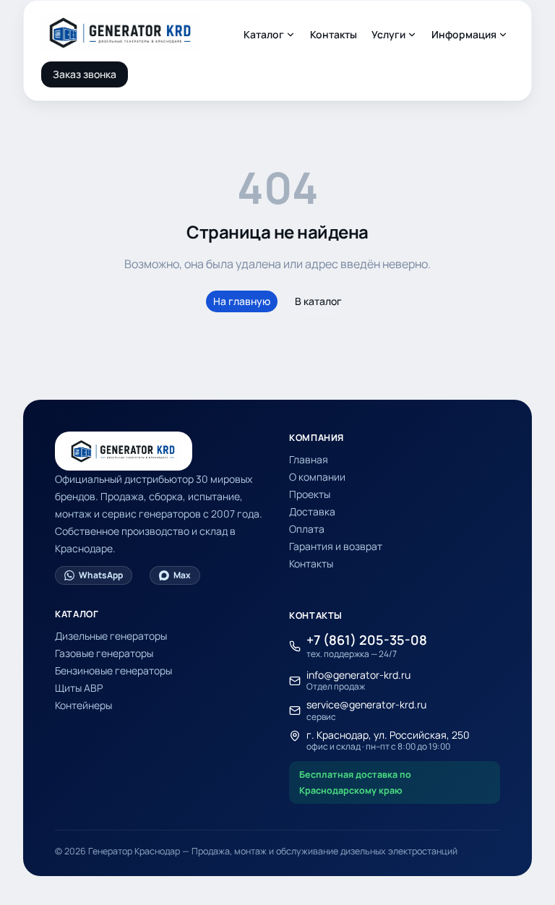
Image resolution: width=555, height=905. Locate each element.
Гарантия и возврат (335, 546)
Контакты (333, 34)
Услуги (388, 34)
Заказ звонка (84, 74)
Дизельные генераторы (111, 636)
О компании (317, 477)
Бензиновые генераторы (113, 670)
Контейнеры (83, 705)
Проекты (309, 494)
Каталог (264, 34)
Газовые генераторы (104, 653)
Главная (308, 459)
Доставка (312, 511)
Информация (463, 34)
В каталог (318, 301)
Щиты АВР (79, 688)
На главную (241, 301)
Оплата (306, 529)
